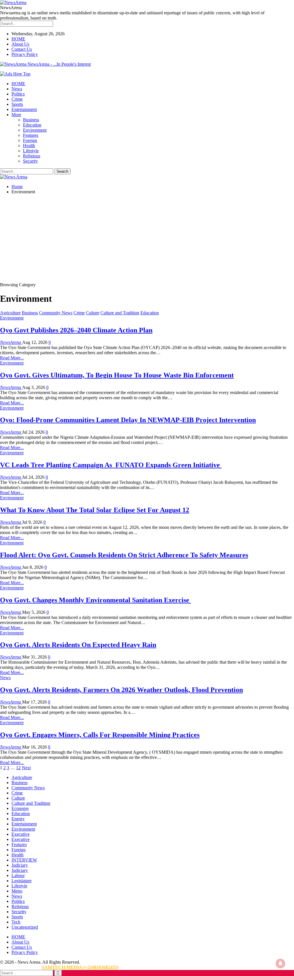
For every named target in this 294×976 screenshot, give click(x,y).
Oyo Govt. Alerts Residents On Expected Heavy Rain (78, 644)
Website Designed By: (21, 967)
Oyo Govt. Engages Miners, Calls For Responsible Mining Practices (100, 735)
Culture (92, 312)
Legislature (21, 880)
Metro (16, 891)
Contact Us (21, 49)
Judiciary (19, 865)
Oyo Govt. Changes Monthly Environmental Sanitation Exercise (95, 600)
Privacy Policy (24, 54)
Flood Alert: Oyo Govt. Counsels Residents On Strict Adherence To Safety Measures (124, 555)
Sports (17, 104)
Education (32, 124)
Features (30, 135)
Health (29, 145)
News (16, 88)
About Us (20, 44)
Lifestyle (31, 150)
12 (18, 767)
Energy (18, 818)
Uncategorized (24, 927)
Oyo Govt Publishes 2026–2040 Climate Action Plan (76, 330)
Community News (55, 312)
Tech (15, 921)
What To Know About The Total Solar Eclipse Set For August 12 (94, 510)
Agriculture (10, 312)
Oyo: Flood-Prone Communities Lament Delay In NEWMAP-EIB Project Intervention (128, 420)
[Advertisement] (147, 239)
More (16, 114)
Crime (17, 99)
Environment (35, 130)
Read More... (12, 357)
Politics (18, 93)
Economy (20, 808)
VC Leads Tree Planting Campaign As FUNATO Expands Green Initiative (111, 465)
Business (31, 119)
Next (26, 767)
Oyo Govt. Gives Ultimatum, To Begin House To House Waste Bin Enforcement (117, 375)
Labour (18, 875)
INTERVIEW (24, 860)
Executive (20, 834)
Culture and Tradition (119, 312)
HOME (18, 38)
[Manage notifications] (280, 963)
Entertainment (24, 109)
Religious (31, 155)
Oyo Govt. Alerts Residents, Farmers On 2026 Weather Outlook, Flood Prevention (121, 689)
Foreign (30, 140)
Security (30, 161)
